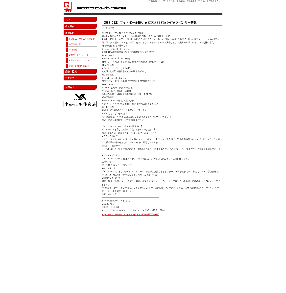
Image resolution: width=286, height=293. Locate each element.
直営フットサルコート (79, 55)
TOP (67, 20)
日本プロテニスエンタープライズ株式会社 (95, 7)
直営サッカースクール (79, 60)
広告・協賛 (71, 71)
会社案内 (69, 26)
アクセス (69, 78)
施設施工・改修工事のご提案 (82, 39)
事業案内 (69, 33)
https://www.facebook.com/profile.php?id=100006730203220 (130, 214)
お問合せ (69, 87)
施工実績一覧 (75, 44)
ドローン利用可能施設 (79, 66)
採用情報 (73, 50)
